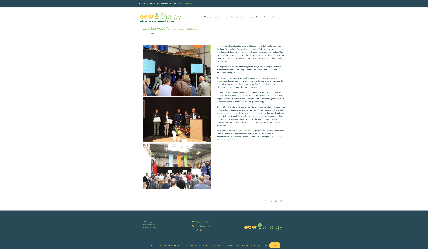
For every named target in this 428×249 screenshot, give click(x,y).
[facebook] (193, 230)
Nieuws (158, 34)
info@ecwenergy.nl (185, 3)
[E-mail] (280, 200)
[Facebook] (265, 200)
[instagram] (197, 230)
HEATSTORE (250, 131)
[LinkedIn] (275, 200)
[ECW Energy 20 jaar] (160, 13)
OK (275, 245)
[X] (270, 200)
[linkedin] (201, 230)
